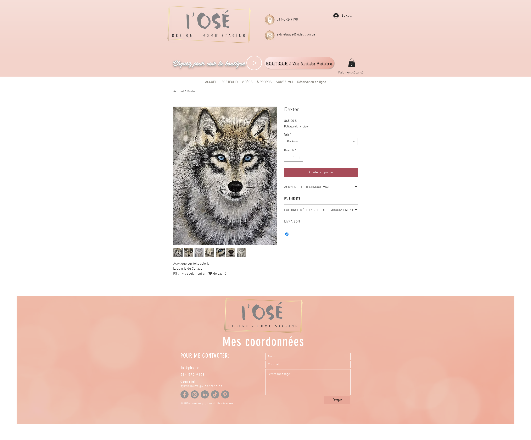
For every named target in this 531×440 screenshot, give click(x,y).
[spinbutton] (293, 157)
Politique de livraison (296, 126)
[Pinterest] (225, 394)
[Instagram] (195, 394)
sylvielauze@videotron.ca (296, 35)
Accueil (178, 91)
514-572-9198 (287, 20)
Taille (287, 134)
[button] (351, 63)
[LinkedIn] (205, 394)
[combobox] (321, 141)
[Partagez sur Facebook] (286, 234)
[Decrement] (287, 157)
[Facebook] (184, 394)
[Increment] (300, 157)
